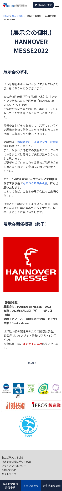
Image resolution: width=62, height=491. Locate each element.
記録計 (54, 142)
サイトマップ (9, 474)
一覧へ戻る (31, 363)
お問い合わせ (9, 470)
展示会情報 (17, 16)
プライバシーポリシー (14, 465)
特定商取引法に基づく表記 (16, 461)
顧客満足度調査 (52, 485)
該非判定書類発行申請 (10, 485)
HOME (6, 16)
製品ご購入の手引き (12, 457)
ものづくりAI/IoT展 (35, 183)
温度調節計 (24, 142)
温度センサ (41, 142)
